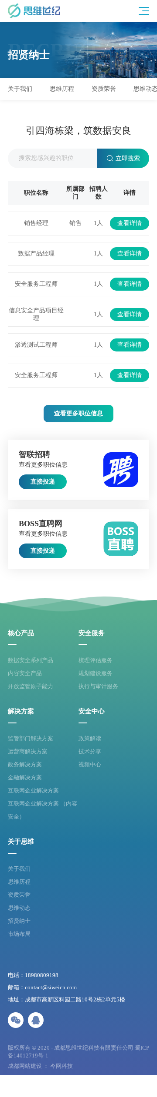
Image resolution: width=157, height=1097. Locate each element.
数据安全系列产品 (30, 660)
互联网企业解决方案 (33, 790)
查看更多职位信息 (78, 413)
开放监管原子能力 (30, 686)
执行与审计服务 (98, 686)
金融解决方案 (25, 777)
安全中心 (91, 711)
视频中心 (89, 764)
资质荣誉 (19, 895)
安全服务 (91, 633)
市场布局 (19, 934)
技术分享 (89, 751)
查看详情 (129, 223)
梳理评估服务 (95, 660)
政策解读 (89, 738)
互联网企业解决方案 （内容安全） (42, 810)
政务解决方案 (25, 764)
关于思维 (21, 841)
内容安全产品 (25, 673)
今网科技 (61, 1066)
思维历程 (19, 881)
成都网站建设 (25, 1066)
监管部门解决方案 (30, 738)
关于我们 (19, 868)
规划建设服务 (95, 673)
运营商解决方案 (28, 751)
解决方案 (21, 711)
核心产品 (21, 633)
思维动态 (19, 908)
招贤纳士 (19, 921)
